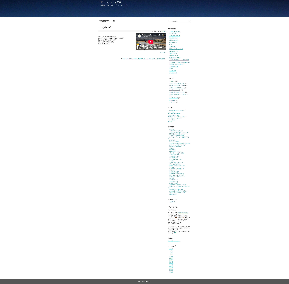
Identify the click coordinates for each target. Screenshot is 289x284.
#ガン (127, 58)
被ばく (163, 58)
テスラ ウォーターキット (176, 83)
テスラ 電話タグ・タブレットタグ (179, 94)
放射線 (159, 58)
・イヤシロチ (171, 170)
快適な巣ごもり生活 (174, 57)
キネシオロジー (172, 120)
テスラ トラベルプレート (176, 87)
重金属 (171, 68)
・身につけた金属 (173, 183)
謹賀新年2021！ (173, 55)
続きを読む (163, 52)
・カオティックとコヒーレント (176, 176)
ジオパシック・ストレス (174, 118)
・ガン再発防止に (173, 157)
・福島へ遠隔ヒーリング (174, 151)
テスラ (164, 31)
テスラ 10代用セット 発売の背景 (179, 60)
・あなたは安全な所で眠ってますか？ (178, 191)
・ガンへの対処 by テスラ (175, 159)
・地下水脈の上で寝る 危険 (175, 189)
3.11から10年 (105, 27)
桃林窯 (170, 121)
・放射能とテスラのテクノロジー (177, 184)
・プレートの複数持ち (174, 164)
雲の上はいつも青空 (110, 2)
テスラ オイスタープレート (177, 85)
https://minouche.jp (183, 212)
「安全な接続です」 (174, 31)
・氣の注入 (171, 178)
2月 (171, 252)
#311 (124, 58)
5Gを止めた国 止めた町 (176, 49)
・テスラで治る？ (173, 180)
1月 (171, 253)
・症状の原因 (171, 149)
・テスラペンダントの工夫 (175, 130)
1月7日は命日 (173, 53)
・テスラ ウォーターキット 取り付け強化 (179, 143)
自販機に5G (172, 71)
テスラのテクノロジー (174, 115)
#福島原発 (140, 58)
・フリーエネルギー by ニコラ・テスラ (178, 132)
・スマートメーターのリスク (176, 175)
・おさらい (171, 129)
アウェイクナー (173, 66)
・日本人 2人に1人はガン (175, 162)
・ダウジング (171, 167)
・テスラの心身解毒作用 (174, 146)
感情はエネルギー (174, 40)
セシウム (154, 58)
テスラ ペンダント (174, 90)
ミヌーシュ (172, 102)
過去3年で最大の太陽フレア (177, 64)
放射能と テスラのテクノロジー (177, 116)
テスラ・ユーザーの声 (174, 113)
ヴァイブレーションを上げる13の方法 (179, 62)
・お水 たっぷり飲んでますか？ (177, 145)
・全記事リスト (172, 201)
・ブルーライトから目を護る (176, 153)
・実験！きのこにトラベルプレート (177, 134)
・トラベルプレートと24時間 (176, 135)
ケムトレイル (147, 58)
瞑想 (170, 44)
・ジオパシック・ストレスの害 (176, 192)
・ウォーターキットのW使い (176, 173)
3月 (171, 250)
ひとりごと (172, 100)
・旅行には (171, 148)
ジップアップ (173, 73)
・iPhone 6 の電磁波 (173, 141)
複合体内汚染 (173, 42)
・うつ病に (171, 160)
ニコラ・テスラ (173, 98)
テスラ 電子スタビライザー (177, 92)
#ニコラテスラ (133, 58)
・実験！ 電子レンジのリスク (176, 165)
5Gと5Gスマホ (173, 38)
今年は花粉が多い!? (174, 36)
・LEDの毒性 (171, 140)
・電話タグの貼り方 (173, 154)
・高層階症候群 (172, 194)
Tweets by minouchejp (174, 241)
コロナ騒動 (172, 46)
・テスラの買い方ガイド (174, 156)
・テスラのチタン (173, 181)
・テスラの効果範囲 (173, 172)
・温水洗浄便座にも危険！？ (176, 168)
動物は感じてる (173, 51)
